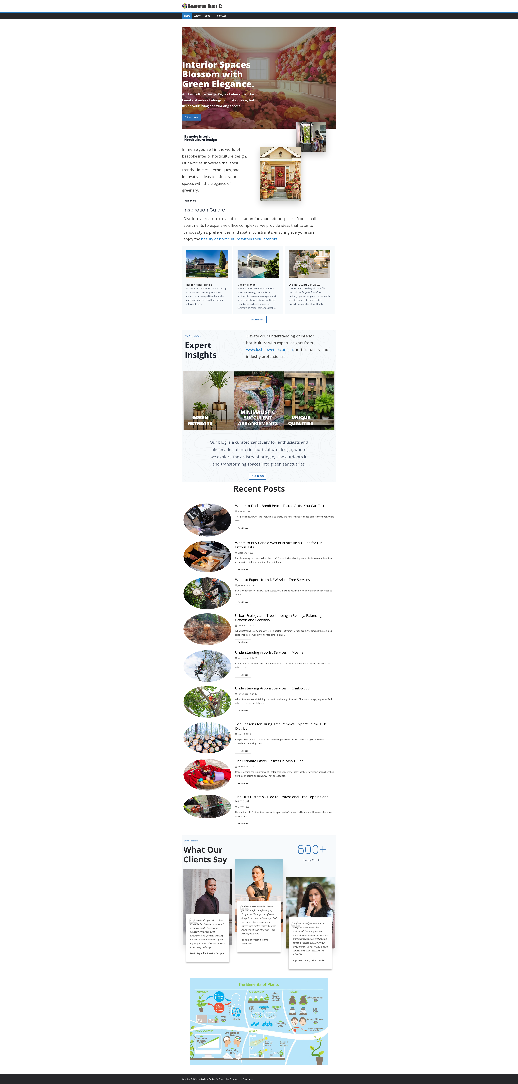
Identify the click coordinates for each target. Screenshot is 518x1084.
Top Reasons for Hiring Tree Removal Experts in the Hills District (281, 726)
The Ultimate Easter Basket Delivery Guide (269, 760)
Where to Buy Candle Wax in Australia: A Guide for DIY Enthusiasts (279, 545)
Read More (243, 528)
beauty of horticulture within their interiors (239, 238)
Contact (221, 16)
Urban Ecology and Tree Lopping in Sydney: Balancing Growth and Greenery (278, 617)
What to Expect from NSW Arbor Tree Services (272, 579)
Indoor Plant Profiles (199, 285)
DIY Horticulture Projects (304, 284)
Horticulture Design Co (208, 1079)
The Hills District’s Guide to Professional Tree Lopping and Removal (281, 799)
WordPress (247, 1079)
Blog (207, 16)
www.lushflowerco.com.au (269, 349)
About (197, 16)
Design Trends (246, 285)
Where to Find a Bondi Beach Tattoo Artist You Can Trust (281, 505)
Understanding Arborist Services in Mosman (270, 652)
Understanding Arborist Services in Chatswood (272, 688)
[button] (211, 16)
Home (187, 16)
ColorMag (234, 1079)
